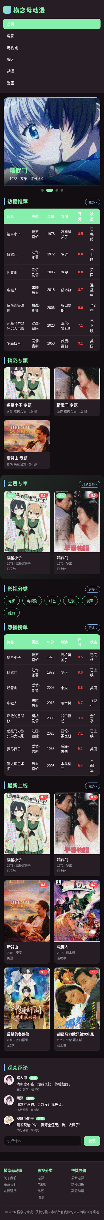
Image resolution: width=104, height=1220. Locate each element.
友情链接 (10, 1191)
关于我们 (10, 1178)
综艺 (10, 59)
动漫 (10, 71)
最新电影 (77, 1178)
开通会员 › (89, 484)
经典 (11, 613)
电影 (10, 36)
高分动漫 (77, 1191)
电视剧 (12, 48)
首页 (10, 24)
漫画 (10, 83)
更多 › (93, 202)
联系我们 (10, 1185)
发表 (92, 1141)
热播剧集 (77, 1185)
